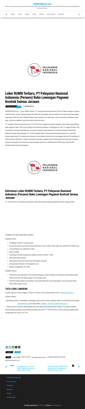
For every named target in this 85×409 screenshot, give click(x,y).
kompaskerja (29, 106)
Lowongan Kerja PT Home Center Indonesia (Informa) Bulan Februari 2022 (26, 368)
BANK (34, 14)
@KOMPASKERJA (23, 304)
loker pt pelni (26, 357)
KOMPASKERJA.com (42, 4)
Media (41, 14)
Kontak (9, 393)
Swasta (61, 14)
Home (13, 14)
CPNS (20, 14)
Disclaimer (10, 385)
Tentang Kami (11, 397)
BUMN (27, 14)
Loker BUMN (16, 357)
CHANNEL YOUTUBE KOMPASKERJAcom (54, 304)
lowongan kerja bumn (39, 357)
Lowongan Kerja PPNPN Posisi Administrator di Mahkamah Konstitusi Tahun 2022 (57, 368)
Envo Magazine (56, 405)
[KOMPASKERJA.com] (6, 14)
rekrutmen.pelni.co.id (67, 293)
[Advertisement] (42, 33)
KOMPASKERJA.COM (14, 378)
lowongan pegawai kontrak (56, 357)
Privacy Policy (11, 382)
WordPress (41, 405)
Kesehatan (51, 14)
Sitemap (9, 389)
